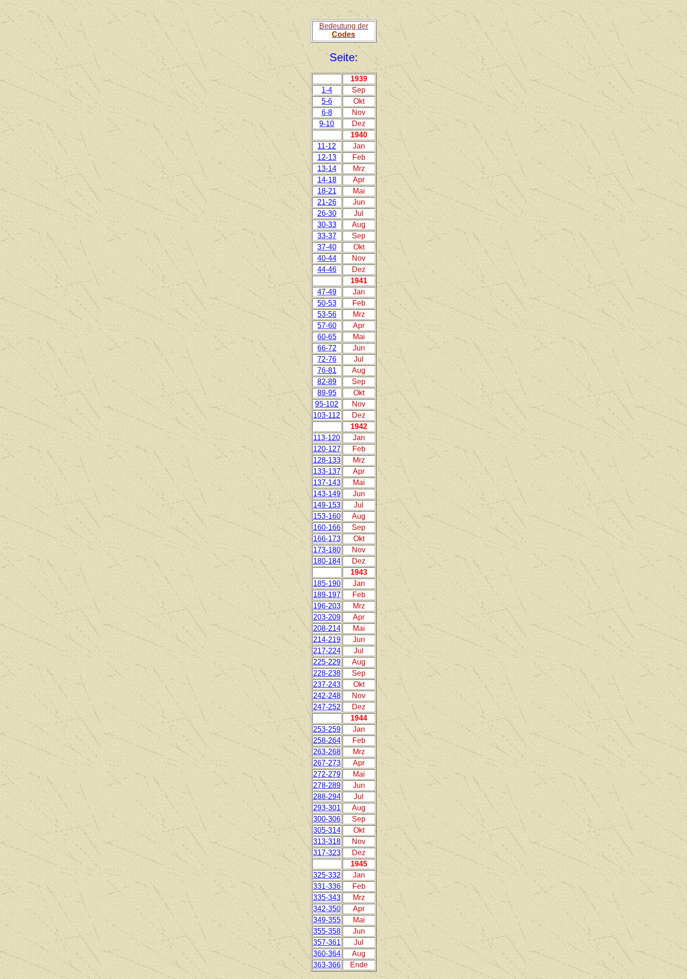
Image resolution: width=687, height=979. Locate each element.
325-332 (327, 875)
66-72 (326, 348)
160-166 (327, 527)
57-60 (326, 325)
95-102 (326, 404)
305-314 (327, 830)
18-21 (326, 191)
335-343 (327, 897)
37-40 (326, 247)
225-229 (327, 662)
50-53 (326, 303)
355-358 (327, 931)
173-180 (327, 550)
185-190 (327, 583)
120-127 (327, 449)
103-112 (326, 415)
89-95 (326, 393)
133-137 (327, 471)
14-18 (326, 180)
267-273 (327, 763)
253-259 (327, 729)
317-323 (327, 853)
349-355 (327, 920)
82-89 (326, 382)
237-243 (327, 684)
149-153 (327, 505)
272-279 (327, 774)
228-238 (327, 673)
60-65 (326, 337)
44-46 (326, 269)
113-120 (326, 438)
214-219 (327, 639)
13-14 (326, 168)
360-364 (327, 954)
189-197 (327, 595)
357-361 (327, 942)
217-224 (327, 651)
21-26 (326, 202)
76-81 (326, 370)
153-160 (327, 516)
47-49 (326, 292)
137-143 (327, 482)
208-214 (327, 628)
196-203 (327, 606)
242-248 (327, 696)
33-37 (326, 236)
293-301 (327, 808)
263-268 (327, 752)
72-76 (326, 359)
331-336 (327, 886)
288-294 (327, 796)
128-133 (327, 460)
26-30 (326, 213)
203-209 (327, 617)
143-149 (327, 494)
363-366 (327, 965)
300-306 (327, 819)
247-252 (327, 707)
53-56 (326, 314)
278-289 (327, 785)
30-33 (326, 225)
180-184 (327, 561)
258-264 (327, 740)
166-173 (327, 539)
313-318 (327, 841)
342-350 (327, 909)
